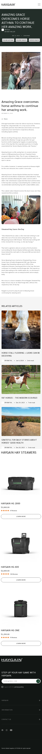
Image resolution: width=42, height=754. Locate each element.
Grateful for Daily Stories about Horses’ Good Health (19, 441)
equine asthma (8, 40)
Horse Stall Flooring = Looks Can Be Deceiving (21, 354)
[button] (38, 4)
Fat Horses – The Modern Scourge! (19, 397)
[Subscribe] (38, 681)
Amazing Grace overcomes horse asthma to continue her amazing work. (18, 20)
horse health (34, 40)
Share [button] (6, 119)
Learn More (21, 516)
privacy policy (19, 687)
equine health (21, 40)
